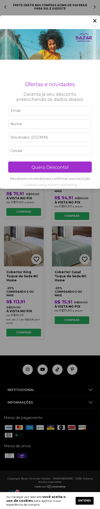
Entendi (84, 500)
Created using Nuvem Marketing (50, 185)
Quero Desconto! (50, 167)
